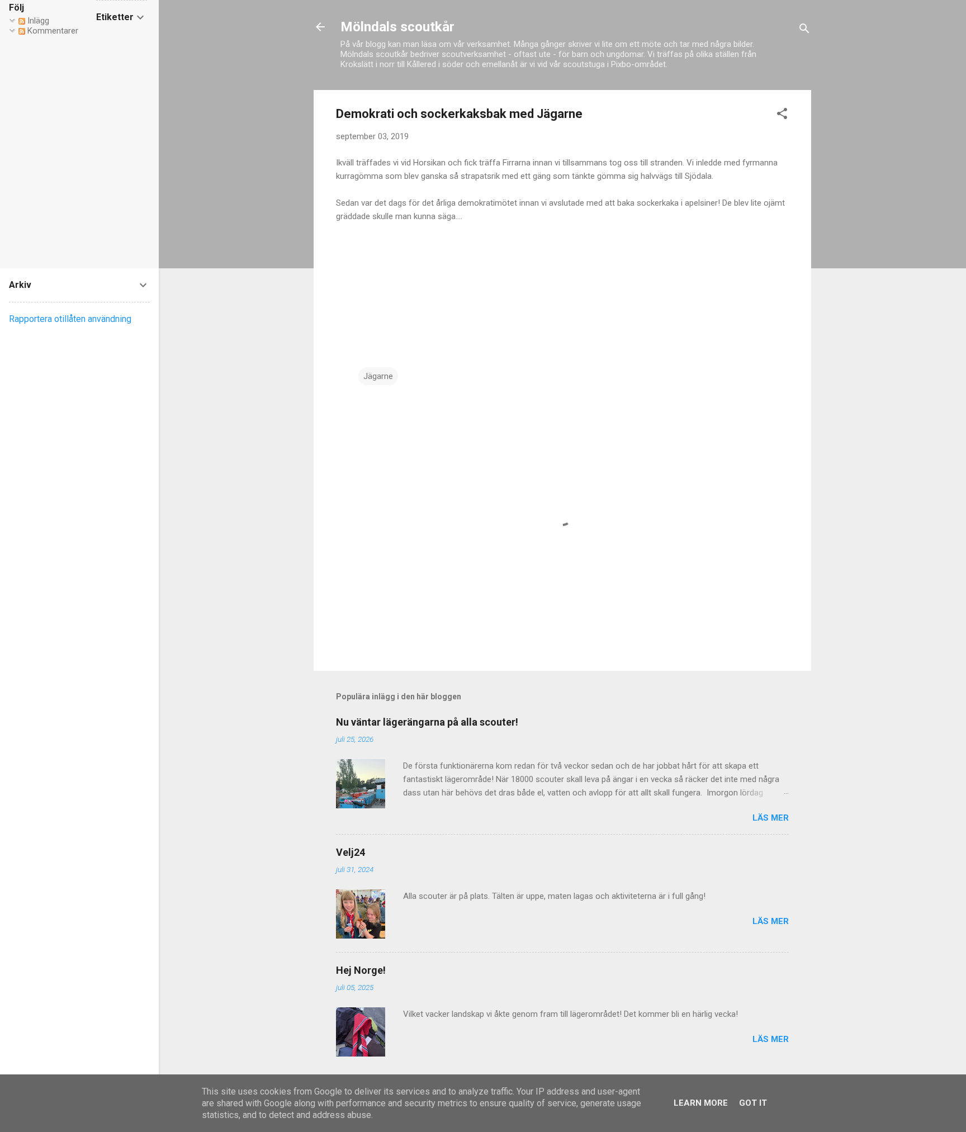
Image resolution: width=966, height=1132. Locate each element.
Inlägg (37, 21)
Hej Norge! (361, 970)
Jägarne (378, 376)
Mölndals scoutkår (397, 27)
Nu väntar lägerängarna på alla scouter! (427, 722)
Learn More (701, 1103)
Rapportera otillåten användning (70, 319)
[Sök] (804, 30)
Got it (753, 1103)
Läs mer (770, 818)
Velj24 (350, 852)
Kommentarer (51, 31)
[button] (782, 115)
